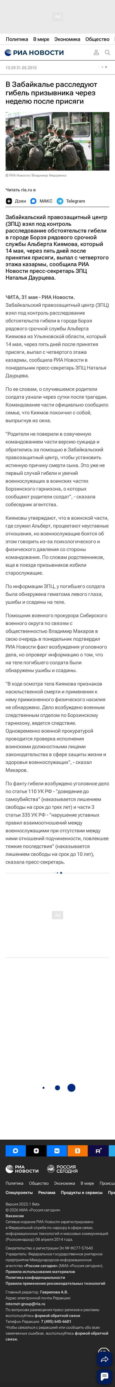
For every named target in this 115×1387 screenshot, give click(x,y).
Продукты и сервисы (81, 1192)
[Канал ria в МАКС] (16, 1150)
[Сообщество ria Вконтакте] (57, 1150)
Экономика (64, 1183)
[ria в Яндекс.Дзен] (36, 1150)
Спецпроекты (19, 1192)
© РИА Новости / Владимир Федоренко (36, 175)
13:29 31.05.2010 (21, 68)
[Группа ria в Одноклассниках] (78, 1150)
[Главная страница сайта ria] (33, 53)
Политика (14, 1183)
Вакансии (15, 1216)
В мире (87, 1183)
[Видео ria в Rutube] (98, 1150)
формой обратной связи (57, 1315)
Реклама (46, 1192)
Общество (39, 1183)
